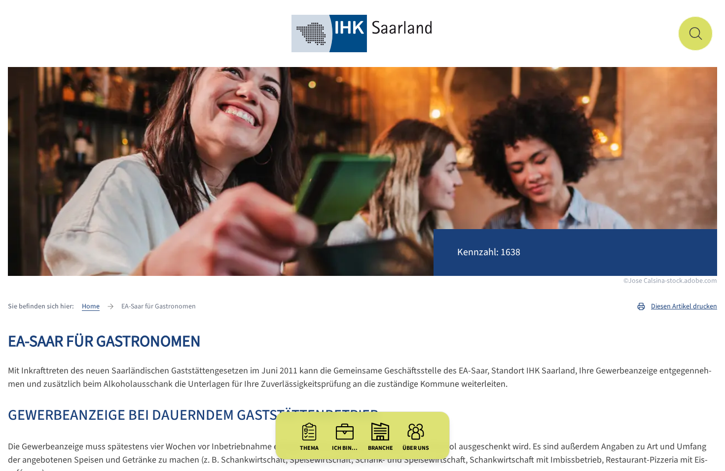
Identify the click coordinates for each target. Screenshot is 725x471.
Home (91, 306)
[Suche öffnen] (695, 33)
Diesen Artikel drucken (684, 306)
